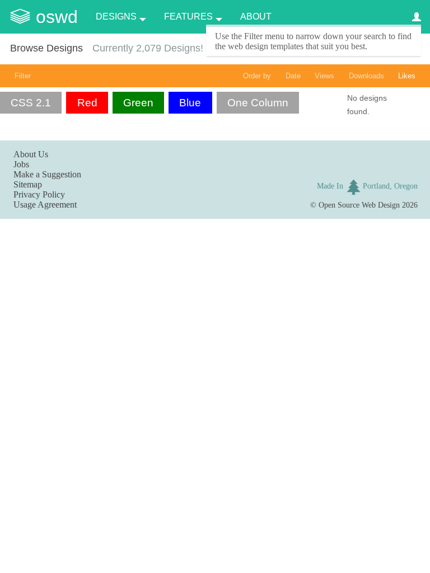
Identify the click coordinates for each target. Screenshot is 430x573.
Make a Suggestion (47, 174)
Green (138, 103)
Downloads (366, 76)
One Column (257, 103)
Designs (116, 16)
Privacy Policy (39, 194)
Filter (23, 76)
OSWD (57, 17)
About (256, 16)
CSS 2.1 (31, 103)
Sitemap (27, 184)
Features (188, 16)
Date (293, 76)
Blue (190, 103)
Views (324, 76)
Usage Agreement (45, 204)
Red (87, 103)
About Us (30, 154)
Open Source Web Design (359, 204)
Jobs (21, 164)
